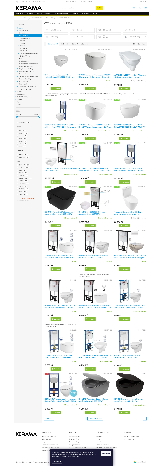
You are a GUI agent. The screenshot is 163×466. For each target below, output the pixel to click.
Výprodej (19, 102)
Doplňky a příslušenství (26, 66)
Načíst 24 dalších (95, 419)
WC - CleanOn (24, 51)
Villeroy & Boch (25, 178)
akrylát (23, 154)
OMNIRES (23, 194)
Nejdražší (75, 44)
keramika (23, 157)
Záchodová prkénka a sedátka (29, 53)
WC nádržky (23, 48)
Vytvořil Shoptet (142, 462)
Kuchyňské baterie (75, 445)
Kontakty (99, 436)
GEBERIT (24, 167)
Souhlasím (106, 453)
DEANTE (23, 189)
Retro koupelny (23, 81)
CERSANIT (24, 165)
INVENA (22, 186)
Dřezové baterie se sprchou (77, 447)
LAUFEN (23, 175)
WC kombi (23, 46)
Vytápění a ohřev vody (25, 89)
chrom (23, 133)
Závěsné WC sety (25, 56)
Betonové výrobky (22, 97)
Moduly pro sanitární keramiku (28, 63)
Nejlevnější (64, 44)
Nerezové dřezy (74, 442)
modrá (22, 141)
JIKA (22, 170)
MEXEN (23, 181)
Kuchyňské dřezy (74, 436)
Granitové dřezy (74, 439)
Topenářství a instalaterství (27, 86)
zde (78, 456)
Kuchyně (19, 91)
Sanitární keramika (24, 30)
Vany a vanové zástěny (26, 69)
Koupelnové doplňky (25, 79)
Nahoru (50, 419)
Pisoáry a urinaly (24, 61)
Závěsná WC (23, 43)
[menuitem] (19, 13)
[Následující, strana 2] (145, 418)
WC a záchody (23, 35)
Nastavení (57, 461)
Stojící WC (23, 41)
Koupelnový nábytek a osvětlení (28, 76)
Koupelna (20, 28)
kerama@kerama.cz (133, 436)
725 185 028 (130, 439)
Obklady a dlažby (22, 94)
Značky (19, 104)
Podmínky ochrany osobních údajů (106, 447)
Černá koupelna (23, 84)
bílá (22, 130)
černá (22, 138)
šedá (22, 146)
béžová (22, 136)
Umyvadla (22, 33)
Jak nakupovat (71, 1)
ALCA (22, 191)
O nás (98, 439)
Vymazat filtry (27, 198)
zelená (22, 144)
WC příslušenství (25, 38)
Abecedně (84, 44)
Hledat (99, 8)
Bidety (21, 58)
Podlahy (19, 99)
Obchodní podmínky (86, 1)
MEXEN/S (23, 183)
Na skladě (24, 122)
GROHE (23, 173)
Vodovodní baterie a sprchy (27, 74)
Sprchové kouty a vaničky (26, 71)
